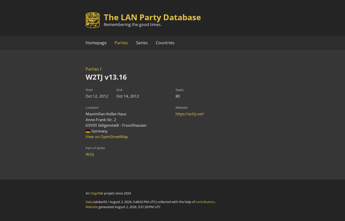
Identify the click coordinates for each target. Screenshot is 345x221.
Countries (165, 43)
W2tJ (90, 154)
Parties (121, 43)
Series (142, 43)
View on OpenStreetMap (107, 136)
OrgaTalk (96, 193)
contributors (205, 202)
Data (89, 202)
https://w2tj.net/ (190, 113)
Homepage (96, 43)
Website (92, 207)
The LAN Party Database (152, 17)
